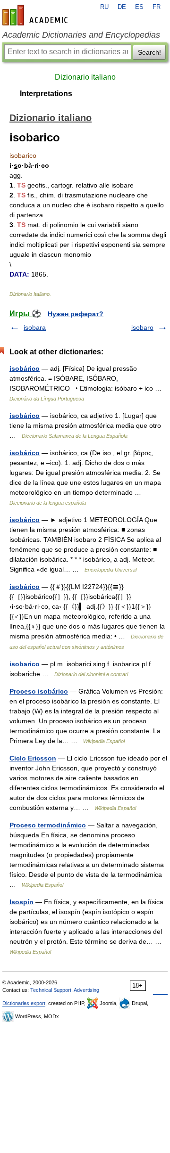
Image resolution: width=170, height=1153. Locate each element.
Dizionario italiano (85, 77)
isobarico (24, 664)
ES (139, 7)
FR (157, 7)
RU (104, 7)
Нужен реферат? (75, 314)
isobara (35, 327)
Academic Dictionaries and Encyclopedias (81, 35)
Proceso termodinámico (47, 825)
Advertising (86, 990)
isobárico (24, 368)
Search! (149, 52)
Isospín (21, 902)
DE (122, 7)
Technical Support (50, 990)
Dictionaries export (23, 1003)
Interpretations (46, 94)
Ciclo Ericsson (32, 758)
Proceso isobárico (38, 691)
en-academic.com (36, 15)
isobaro (142, 327)
